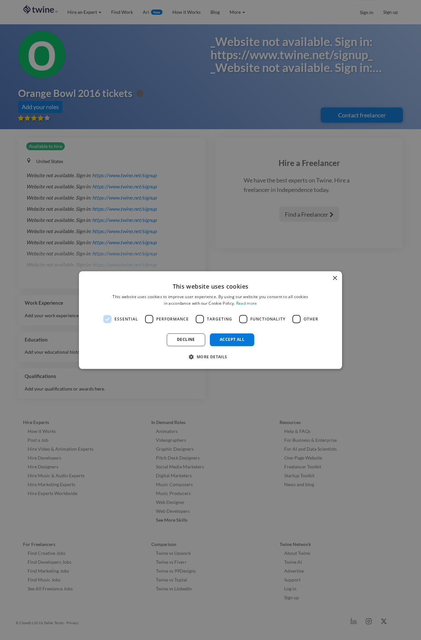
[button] (210, 357)
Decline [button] (186, 340)
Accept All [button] (232, 340)
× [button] (334, 278)
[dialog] (210, 320)
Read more (246, 303)
